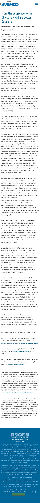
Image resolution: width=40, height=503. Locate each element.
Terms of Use (21, 492)
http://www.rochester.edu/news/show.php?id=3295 (19, 343)
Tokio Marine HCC (19, 486)
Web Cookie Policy (9, 492)
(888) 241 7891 (20, 441)
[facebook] (12, 435)
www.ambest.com (27, 477)
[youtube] (27, 435)
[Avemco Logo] (9, 4)
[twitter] (20, 435)
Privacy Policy (25, 489)
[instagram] (16, 435)
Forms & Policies (12, 489)
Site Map (31, 492)
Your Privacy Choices (18, 494)
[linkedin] (23, 435)
